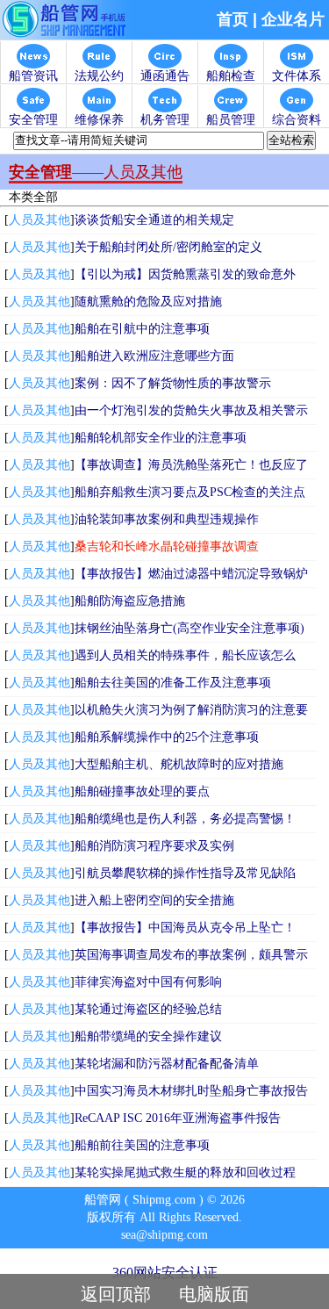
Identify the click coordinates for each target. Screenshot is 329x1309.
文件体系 (296, 76)
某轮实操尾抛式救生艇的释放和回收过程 (185, 1172)
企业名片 (293, 19)
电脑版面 (214, 1294)
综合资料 (296, 119)
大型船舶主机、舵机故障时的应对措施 (179, 764)
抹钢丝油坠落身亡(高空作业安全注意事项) (189, 628)
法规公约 (99, 76)
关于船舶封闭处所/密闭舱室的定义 (168, 247)
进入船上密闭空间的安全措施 (154, 900)
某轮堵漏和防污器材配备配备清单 (167, 1063)
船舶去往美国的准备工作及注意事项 (173, 682)
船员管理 (230, 119)
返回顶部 (116, 1294)
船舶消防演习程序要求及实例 (154, 845)
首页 (232, 19)
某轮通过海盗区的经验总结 (148, 1009)
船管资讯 (33, 76)
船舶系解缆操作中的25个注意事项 (167, 737)
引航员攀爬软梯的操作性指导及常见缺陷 (185, 873)
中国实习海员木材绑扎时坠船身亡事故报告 (191, 1090)
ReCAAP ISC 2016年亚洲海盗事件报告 (178, 1118)
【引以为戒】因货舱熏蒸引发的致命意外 (185, 274)
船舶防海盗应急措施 (130, 601)
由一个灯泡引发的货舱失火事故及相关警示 (191, 410)
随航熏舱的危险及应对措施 (148, 301)
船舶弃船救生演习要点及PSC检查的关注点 (190, 492)
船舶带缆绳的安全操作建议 (148, 1036)
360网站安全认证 (165, 1272)
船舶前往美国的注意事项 (142, 1145)
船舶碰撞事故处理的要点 (142, 791)
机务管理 (165, 119)
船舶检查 (230, 76)
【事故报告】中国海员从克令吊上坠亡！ (185, 927)
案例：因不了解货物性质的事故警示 (173, 383)
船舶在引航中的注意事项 (142, 328)
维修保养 (99, 119)
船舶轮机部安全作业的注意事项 (161, 437)
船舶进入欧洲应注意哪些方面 (154, 356)
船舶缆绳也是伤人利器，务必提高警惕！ (185, 818)
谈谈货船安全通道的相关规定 (154, 220)
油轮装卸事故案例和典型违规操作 (167, 519)
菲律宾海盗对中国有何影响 (148, 982)
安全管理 (33, 119)
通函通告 (165, 76)
